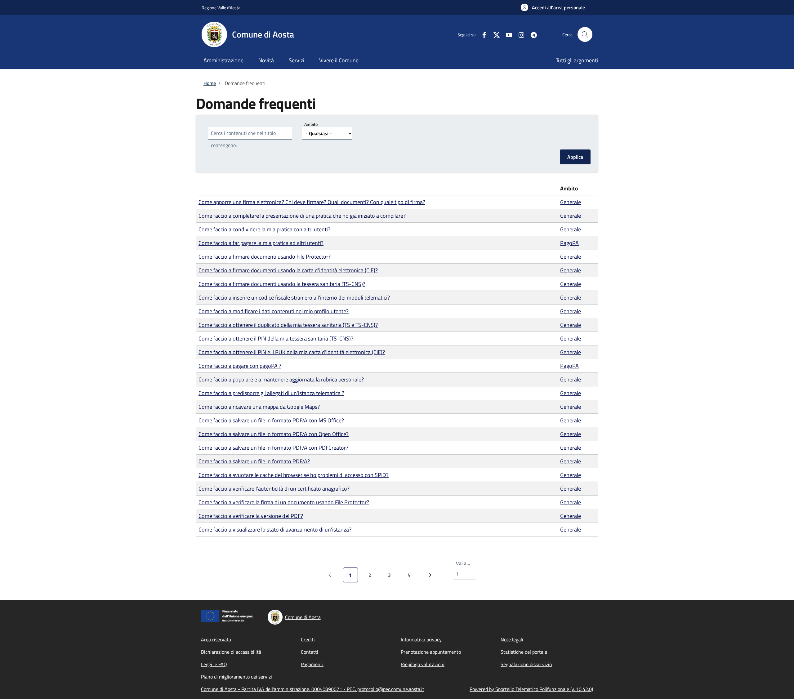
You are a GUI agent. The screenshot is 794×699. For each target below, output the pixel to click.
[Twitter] (494, 34)
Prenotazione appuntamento (431, 652)
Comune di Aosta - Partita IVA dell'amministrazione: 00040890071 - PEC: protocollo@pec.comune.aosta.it (312, 689)
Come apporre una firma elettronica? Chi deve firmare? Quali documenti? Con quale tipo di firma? (311, 202)
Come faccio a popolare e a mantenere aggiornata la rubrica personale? (281, 379)
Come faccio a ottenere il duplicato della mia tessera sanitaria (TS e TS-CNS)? (288, 325)
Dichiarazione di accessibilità (231, 652)
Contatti (309, 652)
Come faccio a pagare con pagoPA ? (239, 366)
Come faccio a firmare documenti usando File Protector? (264, 256)
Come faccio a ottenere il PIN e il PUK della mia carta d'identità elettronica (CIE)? (291, 352)
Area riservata (216, 639)
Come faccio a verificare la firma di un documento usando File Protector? (283, 502)
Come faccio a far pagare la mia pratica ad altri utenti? (260, 243)
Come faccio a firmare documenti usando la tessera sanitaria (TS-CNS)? (281, 284)
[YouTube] (506, 34)
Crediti (308, 639)
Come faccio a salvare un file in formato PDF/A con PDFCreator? (273, 447)
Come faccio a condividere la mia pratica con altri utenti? (264, 229)
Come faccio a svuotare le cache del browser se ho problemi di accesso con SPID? (293, 475)
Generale (570, 202)
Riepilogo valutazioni (422, 664)
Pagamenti (312, 664)
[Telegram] (531, 34)
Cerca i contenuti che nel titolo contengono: (243, 139)
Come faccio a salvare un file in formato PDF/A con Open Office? (273, 434)
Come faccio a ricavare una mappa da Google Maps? (259, 407)
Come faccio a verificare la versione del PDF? (250, 516)
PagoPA (569, 243)
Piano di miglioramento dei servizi (236, 676)
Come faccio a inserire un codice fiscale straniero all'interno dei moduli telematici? (294, 297)
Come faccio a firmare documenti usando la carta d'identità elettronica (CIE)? (288, 270)
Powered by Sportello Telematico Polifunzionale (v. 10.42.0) (531, 689)
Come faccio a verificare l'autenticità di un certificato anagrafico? (274, 488)
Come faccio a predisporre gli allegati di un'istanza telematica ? (271, 393)
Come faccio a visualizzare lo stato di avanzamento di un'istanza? (274, 529)
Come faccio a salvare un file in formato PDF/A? (254, 461)
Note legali (512, 639)
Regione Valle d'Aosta (221, 7)
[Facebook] (481, 34)
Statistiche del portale (524, 652)
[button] (552, 7)
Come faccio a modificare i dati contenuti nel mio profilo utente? (273, 311)
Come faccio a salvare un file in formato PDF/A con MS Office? (271, 420)
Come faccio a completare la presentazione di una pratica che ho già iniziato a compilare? (302, 215)
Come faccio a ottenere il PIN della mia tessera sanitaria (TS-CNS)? (275, 338)
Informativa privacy (421, 639)
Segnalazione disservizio (526, 664)
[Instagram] (519, 34)
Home (209, 83)
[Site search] (585, 34)
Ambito (311, 124)
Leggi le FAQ (214, 664)
